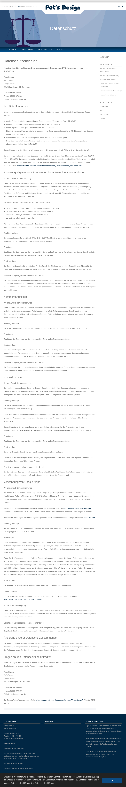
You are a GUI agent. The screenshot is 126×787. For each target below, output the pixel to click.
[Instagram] (119, 6)
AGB (101, 110)
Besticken (10, 49)
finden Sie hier (89, 517)
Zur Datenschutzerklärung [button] (42, 783)
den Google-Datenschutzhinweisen (77, 508)
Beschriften (44, 49)
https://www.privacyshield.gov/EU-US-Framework (23, 599)
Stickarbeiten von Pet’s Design (111, 91)
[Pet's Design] (63, 11)
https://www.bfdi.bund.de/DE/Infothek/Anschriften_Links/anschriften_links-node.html (49, 166)
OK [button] (112, 780)
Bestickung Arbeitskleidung (109, 75)
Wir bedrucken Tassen (108, 80)
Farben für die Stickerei (108, 95)
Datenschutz (104, 114)
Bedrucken (26, 49)
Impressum (104, 106)
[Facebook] (122, 6)
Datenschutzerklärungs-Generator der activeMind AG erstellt (59, 700)
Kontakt (61, 49)
